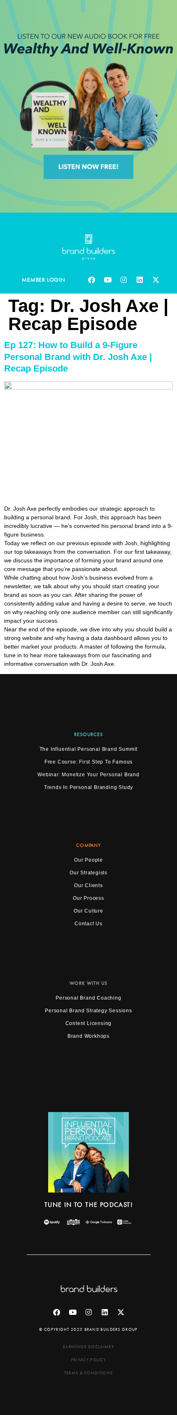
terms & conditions (88, 1373)
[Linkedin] (140, 280)
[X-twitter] (156, 280)
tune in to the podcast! (88, 1204)
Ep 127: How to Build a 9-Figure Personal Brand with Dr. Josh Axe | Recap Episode (78, 357)
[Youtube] (108, 280)
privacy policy (88, 1359)
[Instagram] (124, 280)
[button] (88, 845)
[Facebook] (92, 280)
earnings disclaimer (88, 1346)
